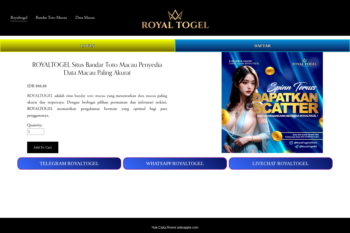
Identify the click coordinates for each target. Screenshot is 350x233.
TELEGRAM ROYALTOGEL (69, 163)
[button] (42, 147)
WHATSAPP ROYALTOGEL (175, 163)
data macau (147, 95)
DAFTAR (262, 45)
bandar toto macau (90, 95)
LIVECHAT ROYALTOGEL (280, 163)
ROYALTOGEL (40, 95)
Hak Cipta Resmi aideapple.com (175, 227)
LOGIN (87, 45)
